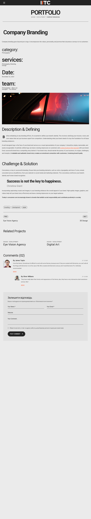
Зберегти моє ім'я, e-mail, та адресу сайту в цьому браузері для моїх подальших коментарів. (37, 328)
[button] (86, 3)
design (5, 241)
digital (24, 207)
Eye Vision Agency (14, 244)
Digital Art (53, 244)
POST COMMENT (15, 334)
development (41, 17)
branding (7, 207)
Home (33, 17)
